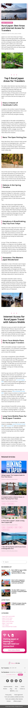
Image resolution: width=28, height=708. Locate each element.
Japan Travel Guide (7, 22)
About (16, 686)
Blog (11, 688)
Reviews (5, 688)
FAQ (16, 688)
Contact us (22, 688)
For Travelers (5, 668)
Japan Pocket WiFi (7, 620)
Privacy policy (8, 694)
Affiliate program (17, 701)
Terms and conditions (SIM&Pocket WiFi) (14, 697)
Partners (9, 701)
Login (20, 674)
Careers (22, 686)
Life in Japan (5, 625)
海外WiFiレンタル (14, 691)
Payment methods (8, 686)
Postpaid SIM (9, 426)
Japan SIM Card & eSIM (8, 616)
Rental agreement (18, 694)
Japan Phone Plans (7, 618)
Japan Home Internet (8, 621)
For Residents (5, 672)
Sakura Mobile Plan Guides (9, 626)
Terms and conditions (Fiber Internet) (14, 699)
